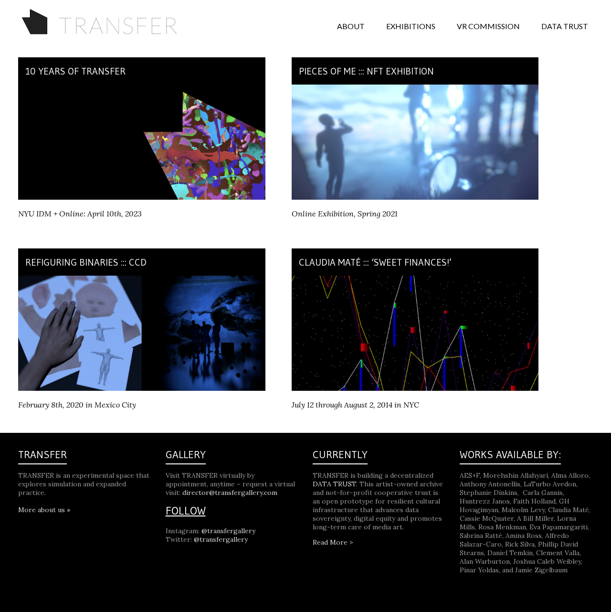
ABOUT (351, 26)
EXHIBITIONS (410, 26)
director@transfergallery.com (229, 492)
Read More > (333, 542)
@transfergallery (228, 530)
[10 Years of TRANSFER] (141, 89)
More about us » (44, 509)
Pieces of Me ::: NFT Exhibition (366, 71)
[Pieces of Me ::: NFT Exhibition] (415, 89)
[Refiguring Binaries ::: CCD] (141, 280)
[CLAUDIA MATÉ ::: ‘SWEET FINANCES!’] (415, 280)
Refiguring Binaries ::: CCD (86, 262)
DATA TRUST (564, 26)
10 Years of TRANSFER (75, 71)
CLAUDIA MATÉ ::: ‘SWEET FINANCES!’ (375, 262)
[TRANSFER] (101, 12)
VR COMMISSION (488, 26)
